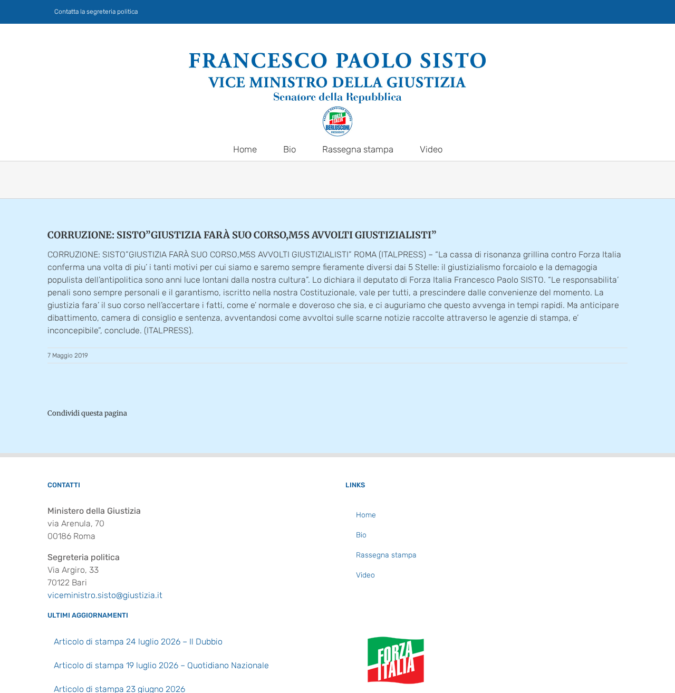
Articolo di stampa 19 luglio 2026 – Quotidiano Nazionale (161, 665)
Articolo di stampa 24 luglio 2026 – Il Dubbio (138, 642)
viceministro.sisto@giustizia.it (104, 595)
